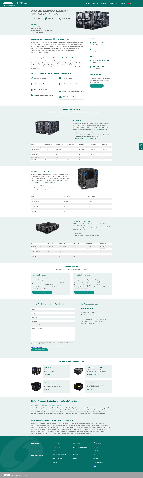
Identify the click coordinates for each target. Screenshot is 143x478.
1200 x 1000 (96, 129)
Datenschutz (125, 475)
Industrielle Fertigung (36, 448)
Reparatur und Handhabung (80, 447)
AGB (120, 475)
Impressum (137, 475)
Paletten (55, 462)
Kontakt (131, 475)
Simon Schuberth (23, 475)
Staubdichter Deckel (38, 189)
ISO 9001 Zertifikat (97, 462)
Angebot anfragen (77, 458)
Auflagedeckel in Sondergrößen (83, 138)
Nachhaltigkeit (97, 451)
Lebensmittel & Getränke (37, 455)
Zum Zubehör (97, 86)
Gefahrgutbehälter (57, 458)
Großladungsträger (57, 451)
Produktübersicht (57, 447)
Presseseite (75, 454)
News (74, 451)
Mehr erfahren (42, 292)
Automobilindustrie (35, 451)
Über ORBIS (96, 447)
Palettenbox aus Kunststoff (59, 454)
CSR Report (96, 458)
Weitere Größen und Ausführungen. (48, 182)
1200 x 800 (103, 129)
